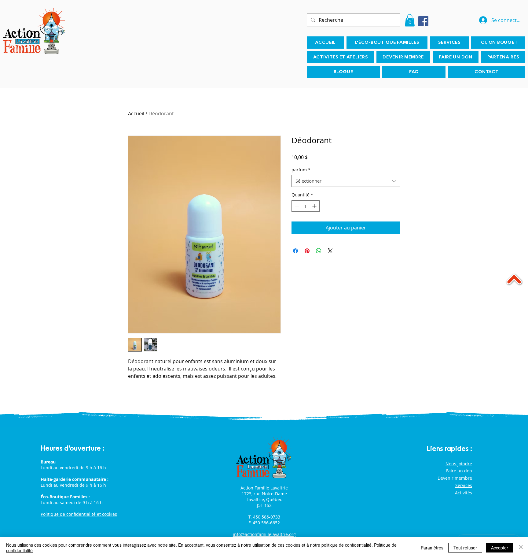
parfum (301, 170)
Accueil (136, 113)
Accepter (499, 548)
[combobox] (346, 181)
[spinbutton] (305, 206)
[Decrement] (296, 206)
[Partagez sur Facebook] (295, 251)
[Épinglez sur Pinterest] (307, 251)
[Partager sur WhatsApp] (318, 251)
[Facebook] (423, 21)
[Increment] (315, 206)
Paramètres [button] (432, 548)
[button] (410, 20)
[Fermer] (520, 547)
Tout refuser (465, 548)
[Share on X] (330, 251)
